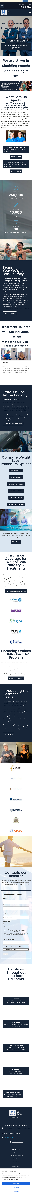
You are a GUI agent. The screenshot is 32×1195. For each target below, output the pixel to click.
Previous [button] (2, 85)
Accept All (16, 1183)
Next (29, 378)
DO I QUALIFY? (8, 736)
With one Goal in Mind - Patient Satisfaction (16, 343)
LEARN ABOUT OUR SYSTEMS (13, 425)
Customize (16, 1187)
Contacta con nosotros (16, 1157)
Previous (27, 378)
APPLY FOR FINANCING (16, 679)
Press (16, 1165)
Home (16, 1154)
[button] (2, 6)
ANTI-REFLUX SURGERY (16, 485)
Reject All (16, 1191)
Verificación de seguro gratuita (16, 46)
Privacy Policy (16, 1168)
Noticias (19, 1119)
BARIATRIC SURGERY (16, 492)
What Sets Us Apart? (16, 98)
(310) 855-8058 (8, 1138)
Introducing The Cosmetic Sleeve (16, 695)
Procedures (16, 1162)
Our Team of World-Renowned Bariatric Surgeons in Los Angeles (16, 105)
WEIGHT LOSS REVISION (16, 506)
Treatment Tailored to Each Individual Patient (16, 332)
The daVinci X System (11, 401)
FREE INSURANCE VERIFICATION (16, 592)
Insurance (16, 1159)
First (4, 906)
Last (4, 912)
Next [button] (30, 85)
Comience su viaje (16, 41)
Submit (5, 955)
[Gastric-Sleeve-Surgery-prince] (16, 86)
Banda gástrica (16, 472)
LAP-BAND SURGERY (16, 499)
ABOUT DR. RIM (16, 171)
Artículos (13, 1119)
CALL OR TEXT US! (9, 313)
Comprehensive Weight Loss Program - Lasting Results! (16, 279)
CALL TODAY (16, 543)
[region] (16, 1181)
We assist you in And (16, 68)
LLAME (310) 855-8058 (24, 5)
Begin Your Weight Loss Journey (13, 271)
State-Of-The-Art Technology (15, 395)
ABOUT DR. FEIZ (16, 157)
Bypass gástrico (16, 478)
